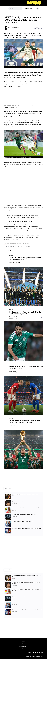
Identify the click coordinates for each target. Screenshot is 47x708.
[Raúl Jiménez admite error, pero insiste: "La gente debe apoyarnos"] (23, 341)
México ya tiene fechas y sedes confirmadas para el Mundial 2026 (25, 258)
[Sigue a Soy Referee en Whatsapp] (28, 652)
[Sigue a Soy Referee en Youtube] (35, 652)
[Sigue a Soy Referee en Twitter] (31, 652)
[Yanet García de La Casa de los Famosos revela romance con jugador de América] (8, 510)
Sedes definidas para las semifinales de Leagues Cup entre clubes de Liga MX (26, 494)
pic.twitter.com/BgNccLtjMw (32, 217)
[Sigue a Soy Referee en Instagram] (33, 652)
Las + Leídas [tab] (8, 488)
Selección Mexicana (13, 246)
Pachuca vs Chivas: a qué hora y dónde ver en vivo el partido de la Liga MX (26, 528)
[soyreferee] (34, 3)
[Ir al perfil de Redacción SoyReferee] (6, 28)
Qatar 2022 (6, 246)
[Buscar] (11, 8)
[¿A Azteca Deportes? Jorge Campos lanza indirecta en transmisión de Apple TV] (8, 503)
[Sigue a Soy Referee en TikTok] (37, 652)
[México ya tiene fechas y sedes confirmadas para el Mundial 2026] (23, 286)
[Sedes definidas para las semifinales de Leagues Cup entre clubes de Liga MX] (8, 496)
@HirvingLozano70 (16, 215)
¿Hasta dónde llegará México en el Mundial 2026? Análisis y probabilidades (24, 422)
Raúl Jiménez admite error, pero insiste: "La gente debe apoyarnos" (25, 313)
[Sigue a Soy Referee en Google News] (41, 652)
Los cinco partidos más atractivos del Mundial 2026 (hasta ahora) (26, 367)
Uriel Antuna (28, 246)
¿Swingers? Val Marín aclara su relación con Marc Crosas (23, 521)
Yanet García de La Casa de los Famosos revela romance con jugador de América (26, 508)
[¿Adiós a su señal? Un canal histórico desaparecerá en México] (8, 517)
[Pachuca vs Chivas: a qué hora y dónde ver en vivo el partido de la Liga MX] (8, 530)
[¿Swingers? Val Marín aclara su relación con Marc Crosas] (8, 524)
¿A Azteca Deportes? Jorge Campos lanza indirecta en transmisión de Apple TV (26, 501)
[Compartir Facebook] (35, 28)
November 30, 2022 (28, 221)
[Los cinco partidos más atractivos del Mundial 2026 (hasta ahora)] (23, 395)
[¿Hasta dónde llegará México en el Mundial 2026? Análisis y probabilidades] (23, 449)
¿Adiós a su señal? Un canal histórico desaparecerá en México (24, 514)
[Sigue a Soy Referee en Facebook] (30, 652)
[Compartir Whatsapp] (41, 28)
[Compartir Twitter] (38, 28)
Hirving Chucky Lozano (21, 246)
